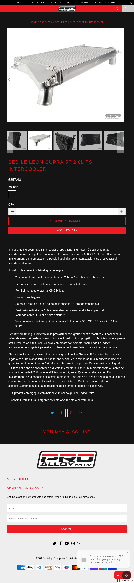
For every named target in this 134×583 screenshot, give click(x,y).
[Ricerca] (117, 8)
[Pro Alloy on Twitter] (54, 543)
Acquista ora (67, 230)
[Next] (120, 79)
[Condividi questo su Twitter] (52, 413)
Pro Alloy (47, 558)
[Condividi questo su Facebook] (62, 413)
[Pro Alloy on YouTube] (66, 543)
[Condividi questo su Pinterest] (71, 413)
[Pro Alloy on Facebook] (60, 543)
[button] (125, 580)
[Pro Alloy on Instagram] (73, 543)
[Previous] (9, 79)
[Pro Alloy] (67, 8)
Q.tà (11, 204)
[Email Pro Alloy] (79, 543)
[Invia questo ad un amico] (80, 413)
